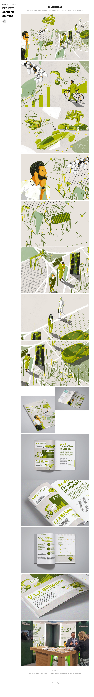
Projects (8, 8)
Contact (7, 16)
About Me (8, 12)
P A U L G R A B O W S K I (8, 4)
